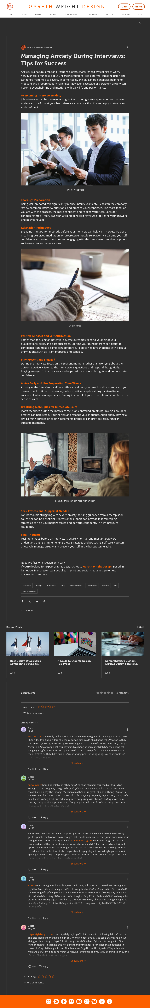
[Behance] (79, 1001)
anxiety (105, 585)
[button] (140, 22)
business (51, 585)
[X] (48, 1001)
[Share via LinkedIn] (36, 601)
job (115, 585)
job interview (29, 591)
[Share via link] (43, 601)
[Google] (56, 1001)
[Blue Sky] (94, 1001)
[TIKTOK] (109, 1001)
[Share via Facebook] (22, 601)
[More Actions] (127, 729)
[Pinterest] (71, 1001)
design (39, 585)
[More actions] (127, 47)
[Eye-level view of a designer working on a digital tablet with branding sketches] (123, 644)
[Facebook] (64, 1001)
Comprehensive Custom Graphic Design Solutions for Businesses (121, 662)
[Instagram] (87, 1001)
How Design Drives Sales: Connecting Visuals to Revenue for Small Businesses (26, 662)
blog (63, 585)
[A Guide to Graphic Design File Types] (75, 644)
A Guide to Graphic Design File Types (74, 662)
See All (140, 626)
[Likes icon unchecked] (30, 769)
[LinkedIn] (102, 1001)
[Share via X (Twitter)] (29, 601)
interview (92, 585)
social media (76, 585)
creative (27, 585)
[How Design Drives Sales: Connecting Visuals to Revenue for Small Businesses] (27, 644)
